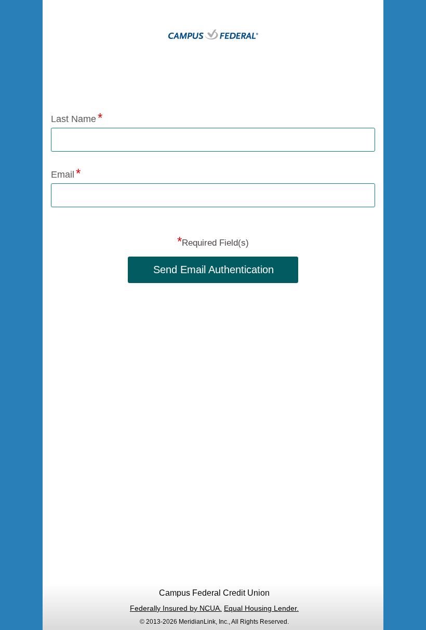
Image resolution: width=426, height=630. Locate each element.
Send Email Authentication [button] (213, 269)
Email (62, 174)
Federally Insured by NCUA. (176, 608)
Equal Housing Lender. (261, 608)
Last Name (73, 119)
